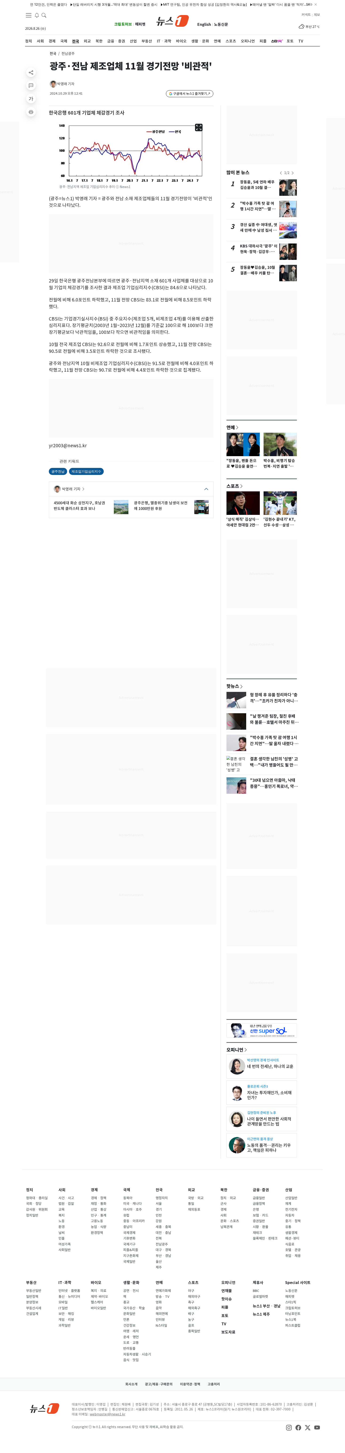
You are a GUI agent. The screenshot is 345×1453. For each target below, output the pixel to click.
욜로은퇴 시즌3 (257, 1086)
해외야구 (194, 1297)
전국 (53, 53)
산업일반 (291, 1198)
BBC (256, 1291)
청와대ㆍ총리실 (37, 1198)
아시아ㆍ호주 (132, 1209)
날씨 (61, 1233)
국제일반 (129, 1262)
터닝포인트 (292, 1314)
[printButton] (31, 111)
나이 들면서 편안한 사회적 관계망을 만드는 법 (269, 1121)
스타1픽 (290, 1302)
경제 (94, 1189)
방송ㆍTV (162, 1297)
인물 (61, 1238)
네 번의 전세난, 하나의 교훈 (270, 1066)
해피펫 (140, 24)
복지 (61, 1215)
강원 (159, 1221)
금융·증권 (261, 1189)
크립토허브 (123, 24)
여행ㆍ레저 (131, 1331)
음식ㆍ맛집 (131, 1360)
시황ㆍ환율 (260, 1227)
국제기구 (129, 1244)
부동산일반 (33, 1291)
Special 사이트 (297, 1282)
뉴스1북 (290, 1320)
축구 (191, 1302)
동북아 (127, 1198)
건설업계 (32, 1314)
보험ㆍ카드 (260, 1215)
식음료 (289, 1244)
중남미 (127, 1227)
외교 (191, 1189)
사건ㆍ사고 (66, 1198)
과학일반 (64, 1325)
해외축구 (194, 1308)
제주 (159, 1267)
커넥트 (306, 15)
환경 (61, 1227)
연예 (230, 427)
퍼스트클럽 (292, 1325)
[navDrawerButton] (28, 15)
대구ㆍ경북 (163, 1250)
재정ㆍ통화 (98, 1204)
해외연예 (162, 1314)
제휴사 (258, 1282)
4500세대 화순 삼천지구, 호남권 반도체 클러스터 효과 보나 (79, 506)
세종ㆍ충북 (163, 1227)
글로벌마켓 (260, 1297)
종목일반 (194, 1331)
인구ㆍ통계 (98, 1215)
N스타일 (161, 1325)
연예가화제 (163, 1291)
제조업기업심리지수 (86, 471)
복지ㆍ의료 (98, 1291)
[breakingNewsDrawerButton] (36, 15)
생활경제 (291, 1233)
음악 (159, 1308)
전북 (159, 1238)
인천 (159, 1215)
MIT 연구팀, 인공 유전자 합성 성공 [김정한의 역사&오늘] (182, 4)
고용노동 (97, 1221)
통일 (191, 1204)
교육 (61, 1209)
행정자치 (162, 1198)
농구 (191, 1320)
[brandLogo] (172, 20)
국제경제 (129, 1233)
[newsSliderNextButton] (293, 173)
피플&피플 (130, 1250)
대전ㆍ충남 (163, 1233)
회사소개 (131, 1384)
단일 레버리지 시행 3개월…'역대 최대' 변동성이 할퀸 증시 (92, 4)
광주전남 (58, 471)
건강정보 (129, 1325)
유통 (288, 1227)
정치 (29, 1189)
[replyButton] (31, 85)
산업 (288, 1189)
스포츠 (232, 486)
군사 (223, 1204)
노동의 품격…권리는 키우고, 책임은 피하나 (269, 1148)
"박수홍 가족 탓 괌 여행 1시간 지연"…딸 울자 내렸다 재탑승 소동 (258, 209)
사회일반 (64, 1250)
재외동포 (194, 1209)
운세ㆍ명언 (131, 1337)
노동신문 (221, 24)
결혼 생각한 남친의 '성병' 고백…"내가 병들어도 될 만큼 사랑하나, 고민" (274, 765)
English (204, 24)
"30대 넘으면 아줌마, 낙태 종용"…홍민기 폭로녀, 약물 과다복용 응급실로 (274, 786)
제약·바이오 (99, 1297)
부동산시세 (33, 1308)
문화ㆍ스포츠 (229, 1221)
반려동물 (129, 1348)
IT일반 (63, 1308)
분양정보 (32, 1302)
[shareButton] (31, 72)
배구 (191, 1314)
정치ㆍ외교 (228, 1198)
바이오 (96, 1282)
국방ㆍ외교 (195, 1198)
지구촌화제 (130, 1256)
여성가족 (64, 1244)
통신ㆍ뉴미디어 (69, 1297)
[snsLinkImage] (289, 1427)
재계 (288, 1204)
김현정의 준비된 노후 (261, 1112)
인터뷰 (160, 1320)
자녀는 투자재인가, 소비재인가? (269, 1095)
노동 (61, 1221)
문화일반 (129, 1314)
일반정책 (32, 1297)
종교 (126, 1302)
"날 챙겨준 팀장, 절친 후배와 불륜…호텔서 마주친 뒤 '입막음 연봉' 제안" (272, 722)
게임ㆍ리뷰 (66, 1320)
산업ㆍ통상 (98, 1209)
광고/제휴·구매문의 (158, 1384)
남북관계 (226, 1227)
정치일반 (32, 1215)
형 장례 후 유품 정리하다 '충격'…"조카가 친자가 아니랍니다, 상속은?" (274, 701)
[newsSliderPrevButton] (281, 173)
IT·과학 (64, 1282)
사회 (61, 1189)
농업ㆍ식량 (98, 1227)
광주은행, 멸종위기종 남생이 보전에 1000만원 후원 (161, 506)
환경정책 (97, 1233)
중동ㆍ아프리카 (134, 1221)
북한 (223, 1189)
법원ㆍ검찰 (66, 1204)
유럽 (126, 1215)
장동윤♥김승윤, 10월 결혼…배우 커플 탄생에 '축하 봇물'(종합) (258, 273)
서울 (159, 1204)
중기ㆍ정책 (293, 1221)
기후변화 (129, 1238)
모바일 (63, 1302)
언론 (126, 1320)
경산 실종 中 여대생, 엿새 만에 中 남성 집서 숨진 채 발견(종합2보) (258, 230)
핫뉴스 (232, 686)
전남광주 (162, 1244)
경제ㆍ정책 (98, 1198)
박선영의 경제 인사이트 (263, 1060)
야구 (191, 1291)
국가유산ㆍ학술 (134, 1308)
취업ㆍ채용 (293, 1256)
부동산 (31, 1282)
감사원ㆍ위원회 (37, 1209)
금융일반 (259, 1198)
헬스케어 (97, 1302)
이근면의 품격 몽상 (260, 1139)
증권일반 (259, 1221)
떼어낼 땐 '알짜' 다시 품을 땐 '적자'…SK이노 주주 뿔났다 (271, 4)
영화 (159, 1302)
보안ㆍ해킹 (66, 1314)
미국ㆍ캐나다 (132, 1204)
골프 (191, 1325)
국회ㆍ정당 (34, 1204)
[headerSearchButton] (44, 15)
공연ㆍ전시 (131, 1291)
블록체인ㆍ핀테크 (265, 1238)
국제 (126, 1189)
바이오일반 (98, 1308)
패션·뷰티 (292, 1238)
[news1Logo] (44, 1408)
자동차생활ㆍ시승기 (137, 1354)
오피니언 (234, 1049)
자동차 (289, 1215)
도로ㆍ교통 (131, 1343)
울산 (159, 1262)
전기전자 (291, 1209)
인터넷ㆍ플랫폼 (69, 1291)
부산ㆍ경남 (163, 1256)
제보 (317, 15)
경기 (159, 1209)
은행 (256, 1209)
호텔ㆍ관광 (293, 1250)
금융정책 (259, 1204)
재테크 (257, 1233)
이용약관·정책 (190, 1384)
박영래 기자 (65, 84)
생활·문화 (131, 1282)
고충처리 (214, 1384)
